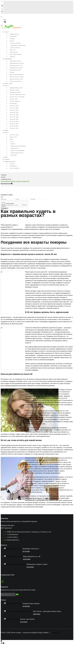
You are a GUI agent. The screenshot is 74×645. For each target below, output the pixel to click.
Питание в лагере (14, 90)
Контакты (12, 163)
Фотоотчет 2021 (14, 112)
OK (17, 594)
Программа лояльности (30, 549)
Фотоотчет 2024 (14, 105)
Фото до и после (14, 134)
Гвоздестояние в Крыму (31, 603)
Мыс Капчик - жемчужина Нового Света (47, 611)
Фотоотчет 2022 (14, 110)
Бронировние (13, 166)
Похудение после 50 (15, 70)
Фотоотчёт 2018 (14, 119)
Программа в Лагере (15, 92)
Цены (6, 157)
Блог (6, 132)
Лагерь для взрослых (16, 81)
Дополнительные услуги (16, 79)
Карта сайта (56, 632)
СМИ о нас (13, 50)
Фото (6, 85)
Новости (12, 41)
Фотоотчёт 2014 (14, 128)
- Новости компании (15, 43)
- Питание (12, 143)
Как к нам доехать (15, 168)
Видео (6, 130)
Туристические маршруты (17, 74)
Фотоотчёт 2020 (14, 114)
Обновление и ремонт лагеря (36, 564)
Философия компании (16, 54)
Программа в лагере (15, 61)
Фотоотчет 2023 (14, 108)
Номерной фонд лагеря (16, 87)
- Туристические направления (18, 146)
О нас (6, 32)
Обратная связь (9, 161)
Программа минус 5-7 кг (16, 65)
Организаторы (13, 52)
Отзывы (6, 159)
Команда (12, 38)
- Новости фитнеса (15, 47)
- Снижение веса (14, 148)
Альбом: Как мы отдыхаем (17, 96)
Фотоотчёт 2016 (14, 123)
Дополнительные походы (16, 76)
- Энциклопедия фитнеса (16, 152)
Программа (8, 59)
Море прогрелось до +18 (31, 556)
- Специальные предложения (18, 45)
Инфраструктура (14, 34)
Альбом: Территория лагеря (17, 94)
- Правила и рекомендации (17, 150)
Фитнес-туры (8, 83)
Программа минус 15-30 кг (17, 63)
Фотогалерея (13, 103)
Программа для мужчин (16, 67)
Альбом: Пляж (14, 99)
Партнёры (12, 56)
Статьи (12, 141)
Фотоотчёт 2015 (14, 126)
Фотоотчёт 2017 (14, 121)
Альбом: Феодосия (15, 101)
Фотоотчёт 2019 (14, 117)
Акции (11, 139)
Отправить (4, 208)
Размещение (13, 36)
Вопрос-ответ (13, 137)
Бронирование (6, 183)
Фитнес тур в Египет (27, 619)
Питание (12, 72)
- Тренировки (13, 155)
